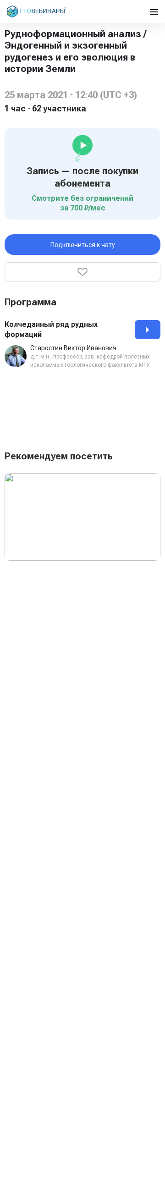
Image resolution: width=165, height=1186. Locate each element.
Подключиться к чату (82, 244)
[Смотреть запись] (147, 329)
